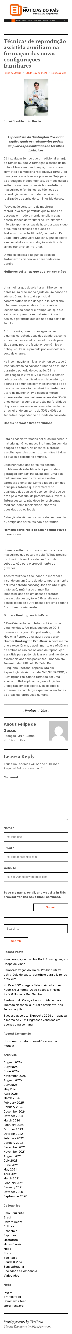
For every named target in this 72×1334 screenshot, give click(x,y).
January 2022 (13, 1142)
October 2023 (13, 1129)
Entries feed (12, 1296)
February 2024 (14, 1125)
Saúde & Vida (59, 73)
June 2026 (11, 1071)
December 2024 (15, 1111)
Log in (8, 1292)
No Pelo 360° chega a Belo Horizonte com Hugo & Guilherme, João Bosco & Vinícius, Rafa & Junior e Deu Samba (32, 990)
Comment (11, 777)
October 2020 (13, 1192)
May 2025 (10, 1089)
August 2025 (13, 1080)
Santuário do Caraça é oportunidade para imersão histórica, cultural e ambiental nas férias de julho (33, 1005)
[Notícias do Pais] (36, 11)
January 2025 (13, 1107)
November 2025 (15, 1076)
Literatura (11, 1240)
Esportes (10, 1235)
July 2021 (10, 1160)
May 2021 (10, 1169)
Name (9, 828)
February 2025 (14, 1102)
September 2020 (15, 1196)
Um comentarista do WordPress (26, 1041)
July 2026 (10, 1067)
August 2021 (12, 1156)
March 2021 (11, 1178)
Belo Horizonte (14, 1213)
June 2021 (11, 1165)
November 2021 (14, 1151)
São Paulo (10, 1257)
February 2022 (14, 1138)
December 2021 (14, 1147)
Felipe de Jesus (12, 73)
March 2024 (12, 1120)
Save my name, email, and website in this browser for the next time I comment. (35, 895)
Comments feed (15, 1301)
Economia (10, 1231)
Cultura (9, 1226)
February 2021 (13, 1183)
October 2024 (13, 1116)
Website (10, 868)
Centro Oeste (13, 1222)
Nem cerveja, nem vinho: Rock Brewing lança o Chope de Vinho (36, 962)
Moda (7, 1248)
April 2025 (11, 1093)
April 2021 (10, 1174)
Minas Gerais (12, 1244)
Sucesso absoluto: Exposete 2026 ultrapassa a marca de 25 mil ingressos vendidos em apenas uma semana (35, 1020)
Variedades (11, 1275)
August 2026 (13, 1062)
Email (9, 848)
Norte (8, 1253)
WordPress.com (41, 1326)
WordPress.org (14, 1305)
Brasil (7, 1217)
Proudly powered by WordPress (23, 1321)
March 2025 (12, 1098)
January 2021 (13, 1187)
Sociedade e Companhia (20, 1271)
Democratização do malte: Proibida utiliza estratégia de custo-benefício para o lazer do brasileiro (35, 974)
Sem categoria (14, 1266)
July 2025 (10, 1084)
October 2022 (13, 1133)
